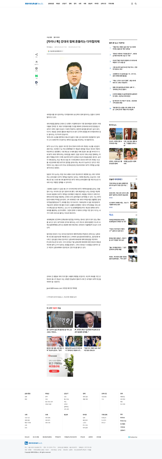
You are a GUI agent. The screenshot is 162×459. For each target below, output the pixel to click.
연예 (84, 417)
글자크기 (36, 64)
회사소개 (27, 437)
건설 (46, 399)
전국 (26, 427)
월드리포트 (57, 37)
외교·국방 (122, 404)
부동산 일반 (48, 404)
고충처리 (90, 437)
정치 (75, 3)
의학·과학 (66, 409)
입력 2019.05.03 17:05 (61, 47)
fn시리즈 (104, 420)
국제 (85, 3)
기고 (103, 399)
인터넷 (65, 404)
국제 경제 (47, 417)
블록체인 (66, 406)
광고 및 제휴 (36, 437)
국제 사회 (47, 422)
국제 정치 (47, 420)
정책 (46, 396)
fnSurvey (123, 421)
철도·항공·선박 (49, 401)
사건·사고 (27, 417)
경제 (70, 3)
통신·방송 (66, 399)
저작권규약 (58, 437)
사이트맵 (98, 437)
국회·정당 (122, 399)
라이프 (97, 3)
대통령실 (122, 396)
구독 (36, 78)
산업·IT (64, 3)
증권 (26, 399)
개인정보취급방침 (47, 437)
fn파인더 (104, 417)
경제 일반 (85, 396)
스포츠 (84, 422)
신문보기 (122, 430)
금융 (26, 396)
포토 (121, 414)
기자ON (122, 427)
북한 (121, 401)
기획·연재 (111, 3)
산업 (65, 396)
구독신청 (82, 437)
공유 (36, 57)
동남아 (90, 3)
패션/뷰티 (85, 420)
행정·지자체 (28, 422)
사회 (80, 3)
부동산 (58, 3)
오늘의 (115, 179)
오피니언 (103, 3)
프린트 (36, 71)
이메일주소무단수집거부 (70, 437)
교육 (26, 425)
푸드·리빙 (85, 425)
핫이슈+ (104, 422)
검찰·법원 (27, 420)
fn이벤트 (122, 424)
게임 (65, 401)
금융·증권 (51, 3)
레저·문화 (85, 427)
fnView (122, 417)
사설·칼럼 (104, 396)
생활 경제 (85, 399)
